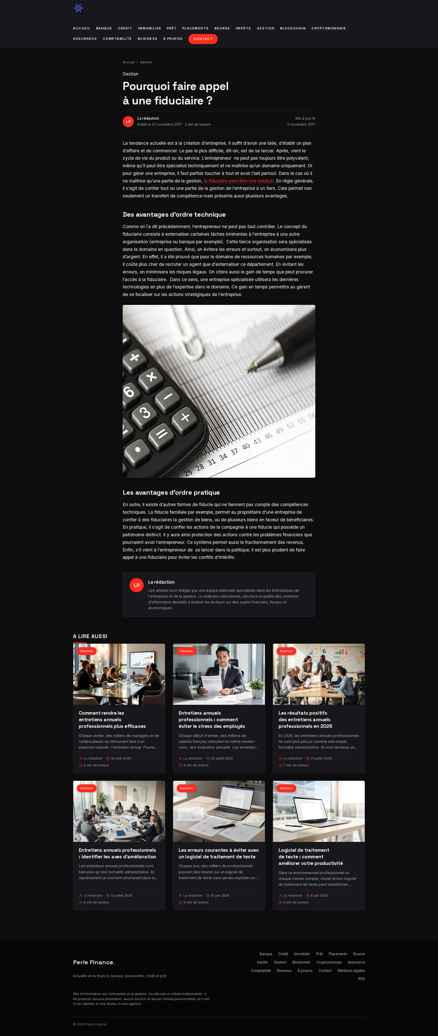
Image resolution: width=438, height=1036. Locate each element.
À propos (173, 39)
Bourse (222, 28)
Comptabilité (117, 39)
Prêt (172, 28)
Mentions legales (351, 971)
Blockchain (293, 28)
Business (148, 39)
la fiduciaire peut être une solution (238, 180)
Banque (104, 28)
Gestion (266, 28)
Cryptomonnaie (329, 28)
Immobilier (149, 28)
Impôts (243, 28)
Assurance (85, 39)
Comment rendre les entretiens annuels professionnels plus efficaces (112, 719)
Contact (203, 39)
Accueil (81, 28)
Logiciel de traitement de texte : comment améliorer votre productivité (311, 856)
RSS (361, 979)
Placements (195, 28)
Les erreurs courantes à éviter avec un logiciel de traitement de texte (219, 853)
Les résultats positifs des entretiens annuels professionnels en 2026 (305, 719)
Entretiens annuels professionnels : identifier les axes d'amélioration (117, 853)
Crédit (125, 28)
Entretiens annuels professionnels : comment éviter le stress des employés (212, 719)
